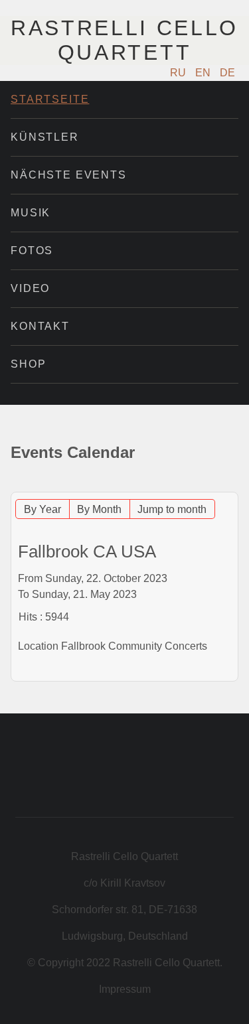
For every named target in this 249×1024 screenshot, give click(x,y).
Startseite (50, 99)
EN (204, 72)
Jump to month (172, 509)
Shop (28, 364)
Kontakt (40, 326)
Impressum (125, 989)
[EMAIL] (230, 485)
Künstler (45, 137)
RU (179, 72)
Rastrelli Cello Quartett (124, 40)
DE (227, 72)
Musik (30, 212)
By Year (42, 509)
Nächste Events (69, 175)
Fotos (32, 250)
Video (30, 288)
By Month (99, 509)
